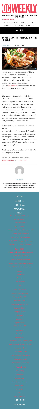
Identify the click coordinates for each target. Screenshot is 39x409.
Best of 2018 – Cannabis (21, 234)
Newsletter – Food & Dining (21, 355)
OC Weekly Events (19, 367)
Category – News (19, 312)
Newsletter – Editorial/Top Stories (20, 344)
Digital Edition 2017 (20, 326)
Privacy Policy (19, 209)
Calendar (19, 271)
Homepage (19, 330)
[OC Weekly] (8, 19)
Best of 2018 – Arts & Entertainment (21, 230)
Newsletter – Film (21, 352)
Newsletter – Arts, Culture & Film (21, 340)
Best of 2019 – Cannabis (21, 256)
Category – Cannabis (19, 297)
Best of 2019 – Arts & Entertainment (21, 252)
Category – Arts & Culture (19, 293)
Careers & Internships (19, 289)
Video (19, 393)
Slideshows (19, 374)
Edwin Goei (6, 45)
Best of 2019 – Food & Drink (20, 259)
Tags (20, 285)
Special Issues (19, 378)
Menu (21, 30)
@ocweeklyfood (8, 160)
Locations (20, 278)
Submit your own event (19, 382)
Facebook (23, 160)
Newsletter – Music (20, 359)
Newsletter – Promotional (20, 363)
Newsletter (19, 334)
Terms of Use (20, 204)
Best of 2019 (19, 249)
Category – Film (19, 301)
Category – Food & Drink (19, 304)
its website (12, 86)
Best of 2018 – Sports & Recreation (20, 245)
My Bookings (20, 281)
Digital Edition (19, 323)
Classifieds (19, 315)
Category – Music (19, 308)
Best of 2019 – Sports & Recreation (20, 267)
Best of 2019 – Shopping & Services (21, 263)
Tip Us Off (19, 389)
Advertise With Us (19, 219)
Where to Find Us (19, 396)
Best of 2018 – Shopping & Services (21, 241)
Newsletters (19, 337)
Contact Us (19, 200)
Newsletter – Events (20, 348)
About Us (19, 196)
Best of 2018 (19, 227)
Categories (20, 274)
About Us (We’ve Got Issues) (19, 216)
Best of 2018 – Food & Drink (20, 237)
